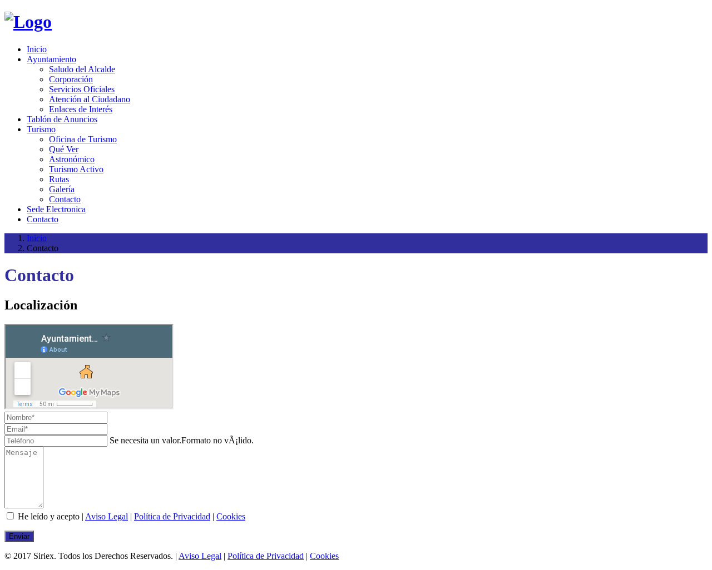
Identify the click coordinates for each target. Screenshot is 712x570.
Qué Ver (63, 149)
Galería (62, 189)
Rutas (59, 179)
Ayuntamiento (51, 59)
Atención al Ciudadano (89, 99)
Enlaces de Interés (80, 109)
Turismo (41, 129)
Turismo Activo (76, 169)
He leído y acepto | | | (130, 516)
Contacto (65, 199)
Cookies (230, 516)
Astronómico (72, 159)
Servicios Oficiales (82, 89)
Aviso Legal (106, 516)
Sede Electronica (56, 209)
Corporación (71, 79)
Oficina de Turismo (83, 139)
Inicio (37, 49)
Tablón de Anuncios (62, 119)
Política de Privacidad (172, 516)
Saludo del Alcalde (82, 69)
